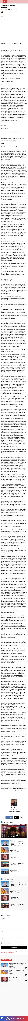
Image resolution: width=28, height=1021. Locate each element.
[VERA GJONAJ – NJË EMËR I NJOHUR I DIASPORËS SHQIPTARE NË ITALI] (5, 843)
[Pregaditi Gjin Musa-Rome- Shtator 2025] (5, 850)
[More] (21, 817)
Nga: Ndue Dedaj (14, 856)
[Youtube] (25, 1018)
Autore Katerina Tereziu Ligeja (10, 835)
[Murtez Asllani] (5, 871)
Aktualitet (11, 840)
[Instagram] (21, 1018)
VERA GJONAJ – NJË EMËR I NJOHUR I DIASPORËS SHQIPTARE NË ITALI (18, 843)
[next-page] (4, 984)
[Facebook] (23, 2)
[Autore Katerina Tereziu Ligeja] (14, 831)
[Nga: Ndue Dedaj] (5, 857)
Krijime (11, 861)
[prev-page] (2, 984)
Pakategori (4, 7)
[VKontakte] (23, 1018)
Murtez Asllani (13, 870)
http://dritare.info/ (14, 809)
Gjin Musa (7, 12)
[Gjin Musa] (2, 12)
